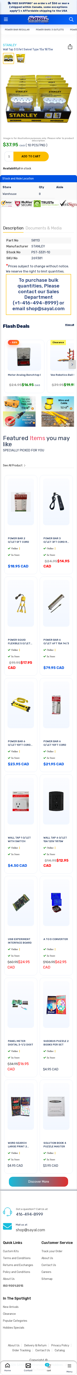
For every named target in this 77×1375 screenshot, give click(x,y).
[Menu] (69, 1365)
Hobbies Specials (13, 1327)
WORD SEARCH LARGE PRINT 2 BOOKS (17, 1146)
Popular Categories (15, 1320)
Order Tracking (21, 1350)
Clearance (9, 1314)
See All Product (13, 465)
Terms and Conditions (17, 1258)
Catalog (60, 1350)
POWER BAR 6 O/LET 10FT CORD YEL (19, 745)
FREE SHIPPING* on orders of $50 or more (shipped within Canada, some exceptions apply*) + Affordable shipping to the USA (39, 7)
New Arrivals (11, 1307)
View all (69, 324)
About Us (9, 1279)
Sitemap (47, 1279)
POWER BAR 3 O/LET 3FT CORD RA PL (56, 542)
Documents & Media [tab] (43, 228)
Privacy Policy (60, 1345)
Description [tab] (13, 228)
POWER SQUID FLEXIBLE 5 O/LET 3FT (19, 643)
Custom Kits (11, 1251)
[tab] (8, 58)
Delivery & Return (35, 1345)
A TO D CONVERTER (55, 939)
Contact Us (48, 1265)
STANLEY (10, 45)
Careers (46, 1272)
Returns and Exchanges (18, 1265)
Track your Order (51, 1251)
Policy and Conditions (16, 1272)
